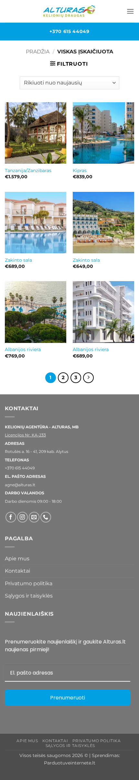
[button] (130, 11)
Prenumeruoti (67, 697)
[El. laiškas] (34, 517)
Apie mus (17, 558)
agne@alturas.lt (20, 484)
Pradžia (37, 52)
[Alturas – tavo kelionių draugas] (69, 11)
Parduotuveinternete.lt (69, 763)
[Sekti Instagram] (22, 517)
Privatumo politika (28, 583)
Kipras (80, 170)
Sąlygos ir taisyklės (29, 596)
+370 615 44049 (69, 31)
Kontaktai (17, 571)
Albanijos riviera (23, 349)
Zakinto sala (18, 260)
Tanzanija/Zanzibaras (28, 170)
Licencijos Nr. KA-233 (25, 435)
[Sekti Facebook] (10, 517)
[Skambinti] (45, 517)
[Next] (88, 377)
